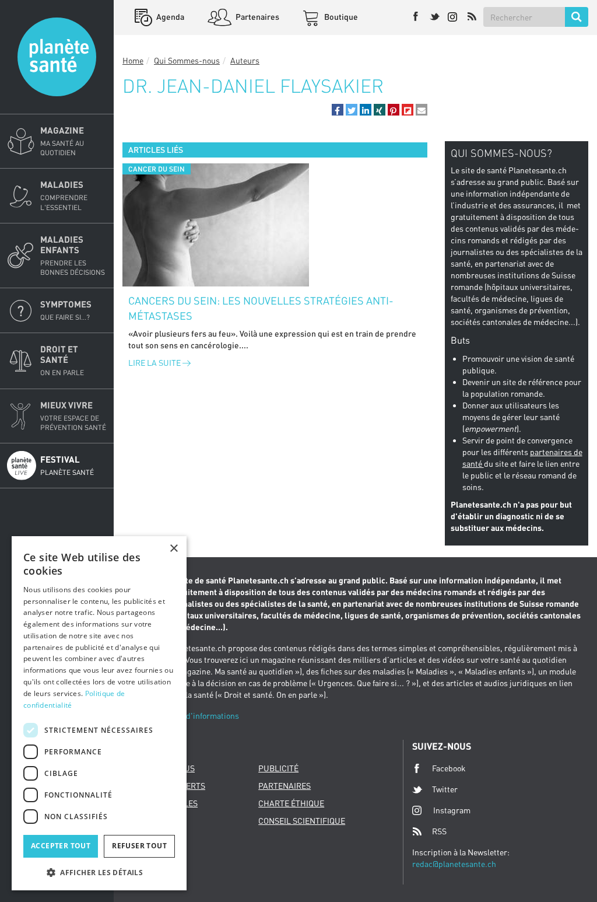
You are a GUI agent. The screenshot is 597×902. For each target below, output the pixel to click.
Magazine (62, 141)
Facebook (449, 768)
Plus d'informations (203, 716)
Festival (67, 465)
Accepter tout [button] (60, 846)
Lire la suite (155, 363)
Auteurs (244, 60)
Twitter (445, 789)
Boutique (340, 17)
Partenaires (256, 17)
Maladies (63, 195)
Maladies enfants (72, 255)
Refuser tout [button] (139, 846)
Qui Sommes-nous (187, 60)
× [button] (173, 548)
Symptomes (66, 310)
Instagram (451, 810)
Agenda (169, 17)
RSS (439, 831)
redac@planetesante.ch (454, 864)
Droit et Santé (62, 360)
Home (132, 60)
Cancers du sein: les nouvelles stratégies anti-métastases (261, 308)
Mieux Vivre (73, 416)
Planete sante (56, 57)
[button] (337, 110)
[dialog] (99, 713)
